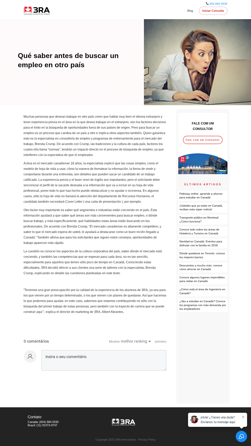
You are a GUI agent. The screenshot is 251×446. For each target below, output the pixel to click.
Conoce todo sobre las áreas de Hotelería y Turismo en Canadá (203, 231)
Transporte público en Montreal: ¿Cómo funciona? (203, 220)
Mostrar (114, 341)
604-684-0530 (218, 3)
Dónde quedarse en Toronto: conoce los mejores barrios (203, 255)
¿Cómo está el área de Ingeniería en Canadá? (203, 291)
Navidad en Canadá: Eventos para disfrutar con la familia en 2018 (203, 243)
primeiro (160, 341)
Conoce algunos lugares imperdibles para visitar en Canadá (203, 279)
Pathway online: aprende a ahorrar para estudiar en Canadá (203, 196)
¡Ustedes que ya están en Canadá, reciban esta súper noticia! (203, 208)
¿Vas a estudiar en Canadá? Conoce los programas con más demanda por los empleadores (203, 305)
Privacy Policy (147, 439)
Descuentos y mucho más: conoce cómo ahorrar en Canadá (203, 267)
